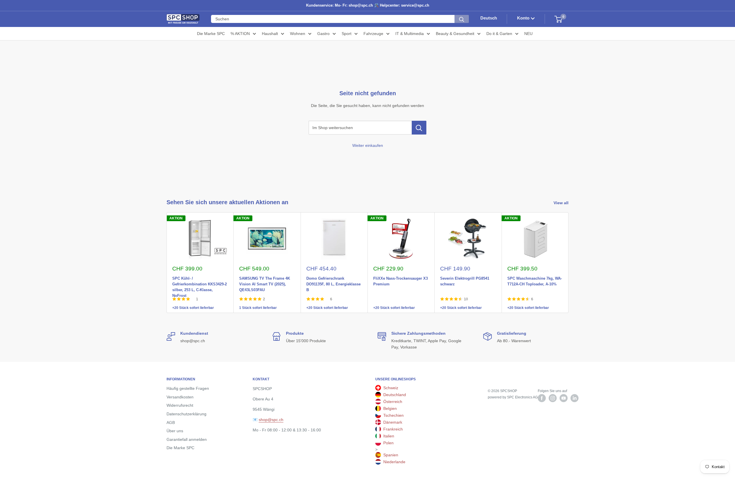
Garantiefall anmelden (187, 439)
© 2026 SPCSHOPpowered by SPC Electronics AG (513, 394)
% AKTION (240, 33)
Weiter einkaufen (367, 145)
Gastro (323, 33)
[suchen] (461, 19)
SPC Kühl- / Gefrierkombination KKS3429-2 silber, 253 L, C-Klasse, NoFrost (199, 277)
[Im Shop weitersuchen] (419, 128)
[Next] (569, 263)
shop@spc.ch (271, 419)
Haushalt (270, 33)
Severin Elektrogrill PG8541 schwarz (464, 277)
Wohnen (297, 33)
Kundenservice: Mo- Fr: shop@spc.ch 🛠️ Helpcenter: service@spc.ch (367, 5)
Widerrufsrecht (180, 405)
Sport (346, 33)
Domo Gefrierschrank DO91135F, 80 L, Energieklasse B (333, 277)
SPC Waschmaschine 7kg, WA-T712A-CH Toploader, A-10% (534, 277)
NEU (528, 33)
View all (562, 202)
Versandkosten (180, 397)
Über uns (175, 431)
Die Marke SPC (211, 33)
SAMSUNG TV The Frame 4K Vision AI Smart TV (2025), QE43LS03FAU (264, 277)
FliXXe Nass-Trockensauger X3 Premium (400, 277)
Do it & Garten (499, 33)
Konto (524, 18)
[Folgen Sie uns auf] (542, 398)
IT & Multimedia (409, 33)
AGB (171, 422)
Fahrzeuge (373, 33)
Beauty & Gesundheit (455, 33)
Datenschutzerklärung (186, 414)
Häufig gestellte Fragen (188, 388)
